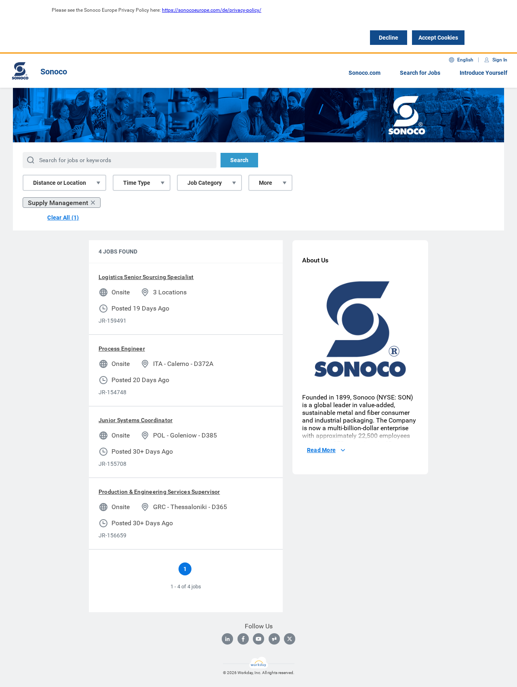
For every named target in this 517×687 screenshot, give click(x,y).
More (265, 183)
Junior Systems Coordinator (135, 420)
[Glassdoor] (274, 639)
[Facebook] (243, 639)
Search (239, 160)
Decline (388, 37)
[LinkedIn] (227, 639)
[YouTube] (258, 639)
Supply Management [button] (58, 203)
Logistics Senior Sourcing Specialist (146, 277)
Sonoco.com (364, 73)
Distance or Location (59, 183)
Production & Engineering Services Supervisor (159, 491)
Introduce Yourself (483, 73)
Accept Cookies (438, 37)
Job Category (204, 183)
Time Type (136, 183)
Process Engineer (122, 348)
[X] (289, 639)
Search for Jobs (420, 73)
